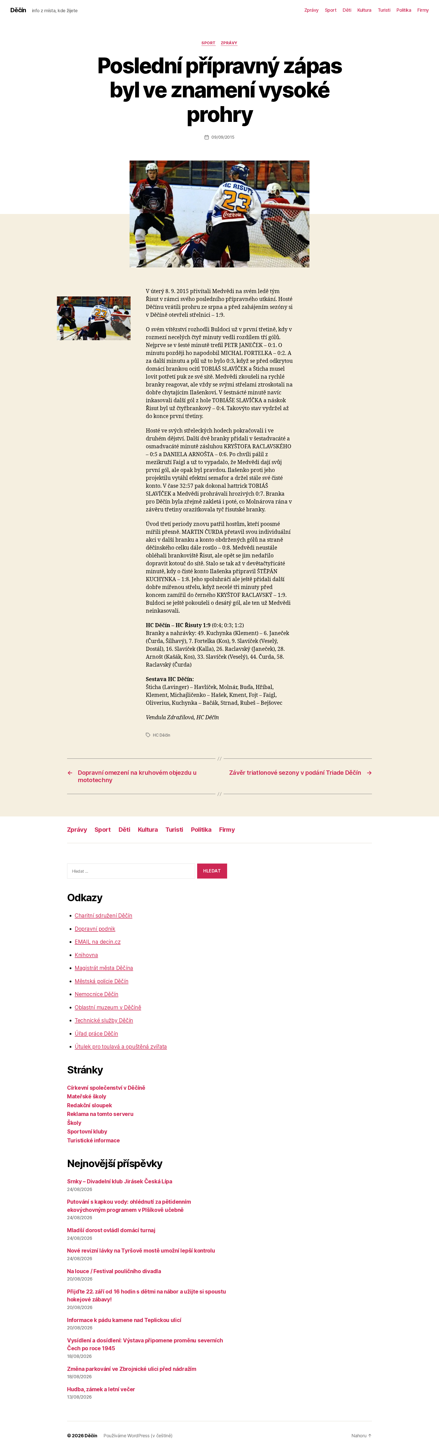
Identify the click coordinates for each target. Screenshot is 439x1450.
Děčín (18, 10)
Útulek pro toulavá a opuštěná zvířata (121, 1046)
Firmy (423, 10)
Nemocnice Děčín (96, 994)
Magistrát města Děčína (104, 968)
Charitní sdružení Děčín (103, 915)
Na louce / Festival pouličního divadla (114, 1271)
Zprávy (311, 10)
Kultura (364, 10)
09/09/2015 (222, 137)
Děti (347, 10)
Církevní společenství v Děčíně (106, 1088)
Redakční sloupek (89, 1105)
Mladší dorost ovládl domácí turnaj (111, 1230)
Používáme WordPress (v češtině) (138, 1435)
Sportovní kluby (87, 1131)
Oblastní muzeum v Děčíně (108, 1007)
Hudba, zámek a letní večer (101, 1389)
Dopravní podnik (95, 929)
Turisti (384, 10)
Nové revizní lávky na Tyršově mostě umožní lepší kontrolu (141, 1250)
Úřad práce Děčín (96, 1033)
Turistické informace (93, 1140)
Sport (331, 10)
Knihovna (86, 955)
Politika (404, 10)
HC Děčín (161, 735)
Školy (74, 1123)
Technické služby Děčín (104, 1020)
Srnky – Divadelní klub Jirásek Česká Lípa (119, 1181)
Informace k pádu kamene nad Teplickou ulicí (124, 1320)
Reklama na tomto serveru (100, 1114)
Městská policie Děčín (101, 981)
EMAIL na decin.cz (97, 942)
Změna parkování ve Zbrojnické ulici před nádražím (131, 1369)
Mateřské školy (86, 1096)
